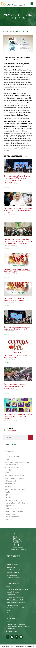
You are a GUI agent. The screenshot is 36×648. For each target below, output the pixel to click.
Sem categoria (10, 514)
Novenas (8, 486)
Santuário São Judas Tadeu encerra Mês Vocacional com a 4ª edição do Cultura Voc (17, 179)
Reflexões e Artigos (12, 508)
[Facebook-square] (12, 637)
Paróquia (8, 497)
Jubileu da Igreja (11, 481)
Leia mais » (7, 187)
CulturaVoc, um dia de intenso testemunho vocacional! (14, 386)
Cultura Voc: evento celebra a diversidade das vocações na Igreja (18, 211)
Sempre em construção (13, 517)
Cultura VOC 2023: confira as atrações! (17, 356)
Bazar (7, 454)
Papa (6, 495)
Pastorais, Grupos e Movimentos (16, 503)
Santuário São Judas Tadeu (14, 511)
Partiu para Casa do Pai (13, 500)
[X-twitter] (17, 637)
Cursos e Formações (12, 467)
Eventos (7, 473)
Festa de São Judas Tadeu (14, 475)
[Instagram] (8, 637)
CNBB (7, 459)
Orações (8, 492)
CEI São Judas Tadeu (12, 457)
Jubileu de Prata (10, 484)
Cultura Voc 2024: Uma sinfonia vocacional (15, 299)
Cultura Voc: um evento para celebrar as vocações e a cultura (18, 417)
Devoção (8, 470)
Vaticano (8, 519)
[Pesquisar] (30, 437)
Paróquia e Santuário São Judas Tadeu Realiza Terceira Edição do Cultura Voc (18, 241)
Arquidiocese (9, 451)
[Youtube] (21, 637)
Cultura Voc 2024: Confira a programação (17, 271)
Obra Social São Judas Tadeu (15, 489)
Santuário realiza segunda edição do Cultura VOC (17, 328)
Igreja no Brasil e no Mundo (14, 478)
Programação (9, 506)
